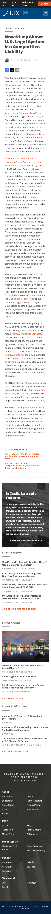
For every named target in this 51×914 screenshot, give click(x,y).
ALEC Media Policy (36, 851)
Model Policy (8, 834)
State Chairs (8, 805)
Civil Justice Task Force (21, 299)
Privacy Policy (33, 805)
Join (4, 883)
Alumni (5, 814)
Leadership (7, 801)
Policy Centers (34, 830)
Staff (4, 809)
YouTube (31, 867)
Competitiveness (13, 466)
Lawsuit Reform (19, 454)
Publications (32, 834)
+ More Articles (12, 698)
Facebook (7, 862)
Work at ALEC (33, 809)
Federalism (33, 454)
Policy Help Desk (27, 3)
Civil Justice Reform (20, 463)
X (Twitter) (7, 867)
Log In (4, 3)
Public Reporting (35, 801)
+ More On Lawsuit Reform (19, 609)
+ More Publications (15, 752)
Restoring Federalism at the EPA (19, 676)
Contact (31, 796)
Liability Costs (18, 468)
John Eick (16, 60)
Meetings (31, 883)
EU (24, 466)
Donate (44, 4)
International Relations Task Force (23, 113)
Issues (5, 825)
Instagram (7, 871)
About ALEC (8, 796)
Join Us (13, 3)
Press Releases (34, 846)
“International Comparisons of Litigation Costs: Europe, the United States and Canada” (24, 162)
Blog (29, 825)
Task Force (7, 830)
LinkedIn (31, 862)
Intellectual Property (15, 456)
